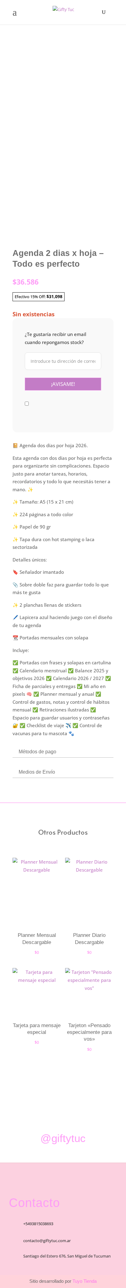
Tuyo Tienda (84, 1281)
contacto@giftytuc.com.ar (47, 1240)
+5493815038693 (38, 1223)
